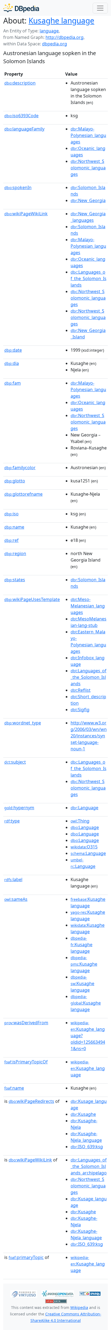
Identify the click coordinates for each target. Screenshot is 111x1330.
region (15, 553)
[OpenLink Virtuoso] (23, 1293)
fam (12, 383)
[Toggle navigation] (100, 8)
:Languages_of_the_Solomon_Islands (88, 278)
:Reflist (81, 690)
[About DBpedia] (21, 8)
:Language (84, 808)
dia (11, 363)
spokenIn (18, 187)
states (14, 580)
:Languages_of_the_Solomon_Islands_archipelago (89, 1166)
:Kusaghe (83, 1114)
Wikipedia (79, 1307)
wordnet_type (22, 723)
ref (11, 540)
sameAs (15, 899)
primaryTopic (26, 1257)
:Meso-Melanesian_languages (88, 605)
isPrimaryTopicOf (26, 1062)
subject (15, 762)
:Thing (80, 821)
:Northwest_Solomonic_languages (88, 167)
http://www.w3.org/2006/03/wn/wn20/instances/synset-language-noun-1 (89, 736)
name (14, 527)
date (13, 350)
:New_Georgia (88, 200)
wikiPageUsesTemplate (32, 599)
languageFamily (24, 129)
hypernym (19, 808)
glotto (14, 481)
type (12, 821)
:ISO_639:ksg (87, 1147)
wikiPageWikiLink (26, 214)
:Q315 (84, 847)
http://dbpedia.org (65, 37)
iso (11, 514)
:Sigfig (80, 710)
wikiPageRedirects (31, 1101)
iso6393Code (21, 116)
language (49, 31)
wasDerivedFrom (26, 1023)
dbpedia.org (54, 44)
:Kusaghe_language (88, 1068)
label (13, 879)
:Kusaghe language (81, 945)
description (20, 83)
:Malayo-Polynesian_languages (88, 135)
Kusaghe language (61, 20)
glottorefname (23, 494)
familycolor (20, 468)
